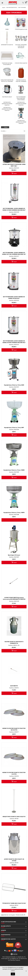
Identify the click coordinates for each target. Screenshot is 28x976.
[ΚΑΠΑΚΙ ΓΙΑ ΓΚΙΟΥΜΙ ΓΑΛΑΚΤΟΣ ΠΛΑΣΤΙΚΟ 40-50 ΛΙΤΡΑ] (14, 712)
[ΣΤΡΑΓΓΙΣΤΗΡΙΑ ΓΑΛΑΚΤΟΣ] (21, 55)
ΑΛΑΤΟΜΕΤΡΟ (14, 686)
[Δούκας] (13, 2)
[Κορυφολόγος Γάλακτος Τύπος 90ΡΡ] (14, 412)
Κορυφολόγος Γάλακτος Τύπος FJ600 (14, 385)
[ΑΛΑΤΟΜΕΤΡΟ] (14, 670)
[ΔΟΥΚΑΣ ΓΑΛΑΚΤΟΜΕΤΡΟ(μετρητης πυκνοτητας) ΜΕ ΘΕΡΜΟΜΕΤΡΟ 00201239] (14, 582)
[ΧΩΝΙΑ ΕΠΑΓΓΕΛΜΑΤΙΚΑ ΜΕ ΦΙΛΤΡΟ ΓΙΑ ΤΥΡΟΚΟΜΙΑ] (7, 72)
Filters (5, 127)
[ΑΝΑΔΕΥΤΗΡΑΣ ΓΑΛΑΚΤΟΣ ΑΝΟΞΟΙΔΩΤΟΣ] (14, 801)
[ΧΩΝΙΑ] (7, 22)
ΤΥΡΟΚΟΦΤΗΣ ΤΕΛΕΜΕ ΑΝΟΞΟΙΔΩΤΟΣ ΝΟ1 (14, 903)
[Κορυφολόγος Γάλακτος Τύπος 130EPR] (14, 497)
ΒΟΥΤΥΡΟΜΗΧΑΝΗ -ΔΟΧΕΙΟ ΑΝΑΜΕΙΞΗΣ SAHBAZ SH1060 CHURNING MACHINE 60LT (14, 209)
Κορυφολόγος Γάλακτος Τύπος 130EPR (14, 512)
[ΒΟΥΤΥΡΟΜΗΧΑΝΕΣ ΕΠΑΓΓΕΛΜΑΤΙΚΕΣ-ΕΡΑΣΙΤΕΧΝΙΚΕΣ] (21, 89)
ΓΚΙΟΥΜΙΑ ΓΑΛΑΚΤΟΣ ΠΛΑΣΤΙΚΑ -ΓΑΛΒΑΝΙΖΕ (21, 80)
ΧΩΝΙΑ (7, 29)
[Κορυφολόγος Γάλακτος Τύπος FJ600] (14, 369)
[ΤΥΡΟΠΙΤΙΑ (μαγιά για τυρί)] (21, 22)
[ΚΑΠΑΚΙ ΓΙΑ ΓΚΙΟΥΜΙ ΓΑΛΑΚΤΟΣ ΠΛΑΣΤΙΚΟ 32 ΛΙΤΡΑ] (14, 757)
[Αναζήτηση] (23, 2)
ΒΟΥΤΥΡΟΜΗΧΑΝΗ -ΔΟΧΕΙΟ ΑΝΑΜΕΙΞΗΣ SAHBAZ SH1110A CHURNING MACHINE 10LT (14, 253)
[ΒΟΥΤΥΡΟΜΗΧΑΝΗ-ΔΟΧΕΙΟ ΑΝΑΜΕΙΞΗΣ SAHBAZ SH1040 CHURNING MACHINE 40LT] (14, 325)
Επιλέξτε (3, 131)
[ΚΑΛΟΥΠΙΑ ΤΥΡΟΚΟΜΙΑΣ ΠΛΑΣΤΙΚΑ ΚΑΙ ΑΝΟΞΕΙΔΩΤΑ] (21, 37)
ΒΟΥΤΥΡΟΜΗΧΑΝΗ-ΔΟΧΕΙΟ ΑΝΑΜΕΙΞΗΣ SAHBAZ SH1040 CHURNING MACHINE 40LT (14, 341)
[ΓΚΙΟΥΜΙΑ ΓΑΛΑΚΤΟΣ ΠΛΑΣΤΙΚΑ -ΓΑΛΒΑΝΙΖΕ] (21, 72)
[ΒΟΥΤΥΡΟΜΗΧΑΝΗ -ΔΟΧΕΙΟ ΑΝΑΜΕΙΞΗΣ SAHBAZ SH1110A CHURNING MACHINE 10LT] (14, 237)
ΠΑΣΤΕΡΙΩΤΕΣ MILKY (7, 96)
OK (13, 974)
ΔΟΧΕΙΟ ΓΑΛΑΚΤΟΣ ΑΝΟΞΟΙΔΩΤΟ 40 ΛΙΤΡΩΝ (14, 859)
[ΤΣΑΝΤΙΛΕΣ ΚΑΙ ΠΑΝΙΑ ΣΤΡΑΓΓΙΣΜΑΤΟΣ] (7, 55)
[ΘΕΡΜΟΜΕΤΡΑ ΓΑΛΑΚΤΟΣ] (7, 37)
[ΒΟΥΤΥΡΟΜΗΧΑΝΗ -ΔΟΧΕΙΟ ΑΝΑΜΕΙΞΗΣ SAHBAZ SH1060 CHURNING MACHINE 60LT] (14, 193)
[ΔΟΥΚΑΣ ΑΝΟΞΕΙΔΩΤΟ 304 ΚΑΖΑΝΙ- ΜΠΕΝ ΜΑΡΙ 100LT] (14, 148)
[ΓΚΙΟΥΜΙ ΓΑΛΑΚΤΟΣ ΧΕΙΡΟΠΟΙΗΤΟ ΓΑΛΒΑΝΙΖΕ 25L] (14, 626)
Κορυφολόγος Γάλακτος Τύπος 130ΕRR (14, 470)
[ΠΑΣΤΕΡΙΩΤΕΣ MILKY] (7, 89)
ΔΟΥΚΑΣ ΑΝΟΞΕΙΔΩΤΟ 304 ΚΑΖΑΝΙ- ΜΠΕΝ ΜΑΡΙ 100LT (14, 165)
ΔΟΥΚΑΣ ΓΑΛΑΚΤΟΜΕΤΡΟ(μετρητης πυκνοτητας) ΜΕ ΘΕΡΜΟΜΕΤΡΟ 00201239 (14, 598)
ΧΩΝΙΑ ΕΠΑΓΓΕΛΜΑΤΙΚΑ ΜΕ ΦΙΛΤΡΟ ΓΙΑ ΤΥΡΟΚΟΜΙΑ (7, 80)
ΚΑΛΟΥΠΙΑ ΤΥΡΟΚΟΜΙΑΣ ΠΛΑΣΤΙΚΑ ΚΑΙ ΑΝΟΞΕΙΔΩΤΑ (21, 46)
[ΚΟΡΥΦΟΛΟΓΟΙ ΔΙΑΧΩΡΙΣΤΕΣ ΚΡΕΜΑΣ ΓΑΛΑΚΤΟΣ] (21, 113)
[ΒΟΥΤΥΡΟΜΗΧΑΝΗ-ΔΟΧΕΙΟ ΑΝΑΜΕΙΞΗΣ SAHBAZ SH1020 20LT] (14, 281)
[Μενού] (2, 2)
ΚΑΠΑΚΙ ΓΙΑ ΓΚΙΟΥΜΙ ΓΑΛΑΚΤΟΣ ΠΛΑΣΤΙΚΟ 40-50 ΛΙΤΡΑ (14, 729)
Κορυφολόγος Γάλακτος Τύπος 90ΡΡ (14, 427)
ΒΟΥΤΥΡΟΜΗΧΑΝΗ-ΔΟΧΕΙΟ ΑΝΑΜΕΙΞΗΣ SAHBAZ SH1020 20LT (14, 297)
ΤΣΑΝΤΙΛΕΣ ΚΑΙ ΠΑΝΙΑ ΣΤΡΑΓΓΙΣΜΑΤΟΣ (7, 63)
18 (24, 131)
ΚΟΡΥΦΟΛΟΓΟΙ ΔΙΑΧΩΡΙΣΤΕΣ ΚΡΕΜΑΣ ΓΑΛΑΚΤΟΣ (7, 104)
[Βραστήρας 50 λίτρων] (14, 539)
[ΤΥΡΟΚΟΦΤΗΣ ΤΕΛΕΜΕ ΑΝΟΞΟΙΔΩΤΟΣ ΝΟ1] (14, 887)
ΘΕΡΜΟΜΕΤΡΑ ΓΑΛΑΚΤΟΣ (7, 44)
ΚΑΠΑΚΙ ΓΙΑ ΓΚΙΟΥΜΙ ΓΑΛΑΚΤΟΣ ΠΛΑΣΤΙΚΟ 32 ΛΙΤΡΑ (14, 773)
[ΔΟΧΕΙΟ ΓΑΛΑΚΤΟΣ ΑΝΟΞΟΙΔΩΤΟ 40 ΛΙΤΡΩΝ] (14, 843)
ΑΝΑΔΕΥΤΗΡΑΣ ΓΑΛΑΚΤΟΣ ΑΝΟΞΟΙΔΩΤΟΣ (14, 816)
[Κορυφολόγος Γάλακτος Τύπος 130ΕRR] (14, 454)
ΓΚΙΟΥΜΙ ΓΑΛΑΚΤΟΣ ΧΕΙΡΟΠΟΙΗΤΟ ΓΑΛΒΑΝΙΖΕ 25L (14, 642)
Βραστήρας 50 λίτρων (14, 555)
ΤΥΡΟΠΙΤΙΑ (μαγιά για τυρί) (21, 29)
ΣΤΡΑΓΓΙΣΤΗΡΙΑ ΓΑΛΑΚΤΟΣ (21, 63)
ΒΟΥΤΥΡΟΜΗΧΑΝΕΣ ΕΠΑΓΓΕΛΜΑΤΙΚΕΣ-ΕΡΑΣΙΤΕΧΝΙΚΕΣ (21, 98)
